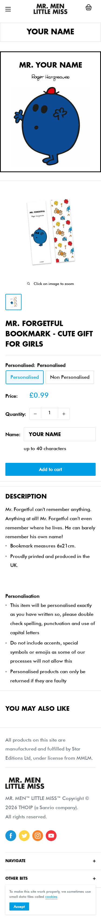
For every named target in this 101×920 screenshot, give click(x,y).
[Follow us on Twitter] (24, 835)
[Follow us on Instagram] (37, 835)
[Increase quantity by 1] (63, 414)
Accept (19, 906)
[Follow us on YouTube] (51, 835)
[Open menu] (8, 9)
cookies (51, 896)
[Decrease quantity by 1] (35, 414)
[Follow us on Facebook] (10, 835)
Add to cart (50, 469)
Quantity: (15, 414)
